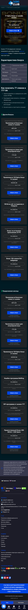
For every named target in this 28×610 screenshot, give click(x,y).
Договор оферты (5, 522)
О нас (2, 528)
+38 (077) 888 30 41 (8, 500)
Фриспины (20, 121)
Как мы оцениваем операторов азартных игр (12, 552)
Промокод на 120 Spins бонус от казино (14, 178)
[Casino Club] (14, 3)
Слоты (2, 540)
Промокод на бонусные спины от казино (14, 124)
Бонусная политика (6, 524)
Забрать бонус (13, 30)
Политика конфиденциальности (9, 518)
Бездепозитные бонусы (11, 121)
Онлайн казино (5, 536)
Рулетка (3, 544)
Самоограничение (5, 556)
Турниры (3, 546)
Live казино (4, 538)
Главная (3, 7)
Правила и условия (6, 520)
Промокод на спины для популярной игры (14, 150)
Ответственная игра (6, 554)
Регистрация (21, 602)
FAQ (2, 560)
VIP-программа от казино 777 (14, 404)
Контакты (3, 558)
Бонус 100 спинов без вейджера (14, 259)
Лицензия (3, 526)
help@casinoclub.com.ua (9, 504)
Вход (7, 602)
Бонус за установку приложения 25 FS (14, 231)
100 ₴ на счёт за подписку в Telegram (14, 205)
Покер (2, 542)
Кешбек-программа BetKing (14, 378)
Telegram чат (5, 512)
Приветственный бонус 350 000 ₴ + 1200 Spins (14, 431)
